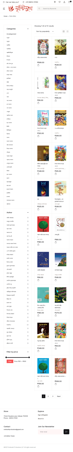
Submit (66, 431)
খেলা (8, 93)
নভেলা (8, 137)
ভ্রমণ (8, 178)
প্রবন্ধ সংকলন (10, 159)
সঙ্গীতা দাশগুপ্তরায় (11, 321)
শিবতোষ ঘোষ (9, 310)
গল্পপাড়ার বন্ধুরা (58, 270)
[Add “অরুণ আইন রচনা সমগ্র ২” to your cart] (38, 386)
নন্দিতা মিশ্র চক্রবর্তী (11, 288)
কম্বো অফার (9, 74)
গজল (8, 97)
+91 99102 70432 (9, 436)
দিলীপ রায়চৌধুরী (40, 168)
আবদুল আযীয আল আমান (12, 247)
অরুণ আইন (39, 239)
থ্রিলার (8, 134)
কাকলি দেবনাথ (10, 258)
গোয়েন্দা (8, 111)
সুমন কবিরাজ (9, 332)
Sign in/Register (43, 415)
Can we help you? (12, 2)
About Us (41, 418)
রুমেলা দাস (9, 302)
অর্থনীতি (8, 45)
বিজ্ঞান (8, 170)
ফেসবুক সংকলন (10, 163)
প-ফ (56, 57)
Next (58, 396)
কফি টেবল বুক (10, 63)
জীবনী (8, 126)
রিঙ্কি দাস (9, 299)
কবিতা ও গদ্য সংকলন (11, 67)
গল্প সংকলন (9, 104)
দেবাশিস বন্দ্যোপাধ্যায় (59, 168)
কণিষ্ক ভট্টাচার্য (40, 275)
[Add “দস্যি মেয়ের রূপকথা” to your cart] (38, 65)
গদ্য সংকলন (9, 100)
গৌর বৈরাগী (57, 310)
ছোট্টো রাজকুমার (41, 270)
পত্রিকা (8, 152)
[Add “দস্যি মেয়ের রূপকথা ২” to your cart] (56, 384)
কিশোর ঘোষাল (40, 310)
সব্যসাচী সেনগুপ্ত (41, 345)
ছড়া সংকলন (9, 122)
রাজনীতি (8, 193)
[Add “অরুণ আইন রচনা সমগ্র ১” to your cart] (38, 244)
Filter (10, 361)
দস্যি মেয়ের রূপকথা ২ (60, 376)
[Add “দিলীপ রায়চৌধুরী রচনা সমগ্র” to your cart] (38, 173)
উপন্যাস (8, 60)
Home (5, 16)
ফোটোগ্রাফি (9, 167)
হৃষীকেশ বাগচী (10, 343)
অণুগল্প (8, 37)
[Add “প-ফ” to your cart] (56, 67)
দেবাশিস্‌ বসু (9, 284)
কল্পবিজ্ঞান (9, 78)
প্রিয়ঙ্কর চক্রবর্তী (11, 295)
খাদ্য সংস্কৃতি (10, 89)
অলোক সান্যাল (10, 240)
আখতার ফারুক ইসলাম (11, 243)
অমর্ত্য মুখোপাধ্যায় (11, 225)
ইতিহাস (8, 56)
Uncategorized (11, 34)
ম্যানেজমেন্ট (9, 182)
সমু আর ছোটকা (41, 341)
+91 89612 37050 (31, 2)
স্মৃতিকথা (8, 204)
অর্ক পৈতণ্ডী (9, 236)
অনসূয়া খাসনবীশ (58, 275)
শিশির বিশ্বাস (48, 97)
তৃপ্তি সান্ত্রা (9, 273)
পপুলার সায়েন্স (9, 156)
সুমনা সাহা (9, 336)
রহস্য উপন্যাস (10, 189)
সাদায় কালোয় (40, 93)
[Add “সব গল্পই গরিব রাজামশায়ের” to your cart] (56, 315)
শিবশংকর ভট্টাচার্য (41, 97)
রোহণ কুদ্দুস (57, 204)
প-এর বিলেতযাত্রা (59, 128)
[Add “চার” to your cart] (38, 209)
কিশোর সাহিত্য (10, 85)
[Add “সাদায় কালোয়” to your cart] (38, 103)
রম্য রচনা (9, 185)
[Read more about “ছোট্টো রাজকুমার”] (38, 280)
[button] (64, 2)
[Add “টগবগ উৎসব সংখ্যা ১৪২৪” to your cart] (56, 173)
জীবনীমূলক (9, 130)
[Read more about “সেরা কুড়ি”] (56, 242)
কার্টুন (8, 82)
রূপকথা (8, 196)
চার (38, 199)
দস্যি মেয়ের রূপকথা (42, 57)
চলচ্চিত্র (8, 119)
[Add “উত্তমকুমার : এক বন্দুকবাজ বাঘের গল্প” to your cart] (56, 209)
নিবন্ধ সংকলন (10, 148)
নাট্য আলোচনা (10, 145)
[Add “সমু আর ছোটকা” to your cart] (38, 351)
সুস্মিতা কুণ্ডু (9, 339)
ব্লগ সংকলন (9, 174)
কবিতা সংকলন (10, 71)
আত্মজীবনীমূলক (10, 52)
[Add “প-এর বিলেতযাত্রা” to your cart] (56, 138)
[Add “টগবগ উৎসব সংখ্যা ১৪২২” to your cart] (38, 136)
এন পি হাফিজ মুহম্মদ (11, 251)
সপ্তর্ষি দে (57, 62)
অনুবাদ (8, 41)
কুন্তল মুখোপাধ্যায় (11, 265)
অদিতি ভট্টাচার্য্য (10, 217)
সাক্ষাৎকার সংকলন (10, 200)
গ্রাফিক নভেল (10, 115)
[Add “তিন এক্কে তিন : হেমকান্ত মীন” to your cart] (38, 315)
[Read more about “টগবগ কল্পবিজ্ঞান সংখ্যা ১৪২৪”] (56, 100)
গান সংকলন (9, 108)
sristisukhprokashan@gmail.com (14, 429)
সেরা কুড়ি (57, 234)
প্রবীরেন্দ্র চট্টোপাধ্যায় (42, 204)
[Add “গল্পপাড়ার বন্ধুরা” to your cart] (56, 280)
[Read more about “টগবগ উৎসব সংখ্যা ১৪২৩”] (56, 348)
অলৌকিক (9, 49)
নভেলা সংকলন (10, 141)
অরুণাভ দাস (9, 232)
